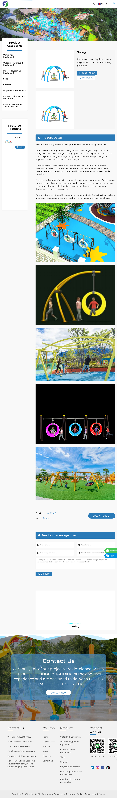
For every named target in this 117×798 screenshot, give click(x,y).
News (45, 751)
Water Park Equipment (8, 56)
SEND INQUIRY (44, 574)
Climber (7, 85)
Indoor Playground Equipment (12, 72)
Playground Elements (13, 90)
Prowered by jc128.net (95, 794)
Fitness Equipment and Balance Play (14, 97)
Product (46, 746)
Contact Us (48, 761)
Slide (5, 79)
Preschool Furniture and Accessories (12, 105)
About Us (47, 756)
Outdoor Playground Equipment (13, 64)
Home (45, 737)
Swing (46, 518)
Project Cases (49, 742)
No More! (51, 513)
